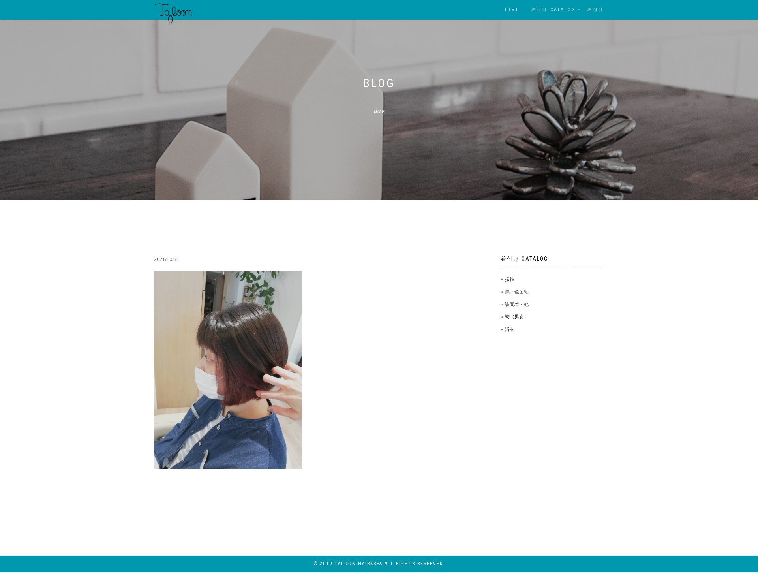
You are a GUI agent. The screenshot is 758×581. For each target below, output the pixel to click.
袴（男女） (517, 316)
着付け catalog (553, 9)
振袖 (509, 279)
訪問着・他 (517, 304)
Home (511, 9)
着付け (595, 9)
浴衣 (509, 329)
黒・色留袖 (517, 291)
